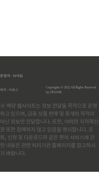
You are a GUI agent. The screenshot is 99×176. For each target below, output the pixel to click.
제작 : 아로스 (9, 90)
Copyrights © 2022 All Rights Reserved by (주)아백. (71, 89)
